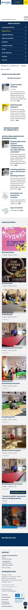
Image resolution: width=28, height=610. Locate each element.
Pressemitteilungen (13, 78)
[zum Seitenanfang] (25, 607)
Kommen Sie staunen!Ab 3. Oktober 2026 (11, 129)
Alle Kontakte (7, 567)
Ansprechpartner (7, 589)
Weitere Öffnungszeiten (9, 591)
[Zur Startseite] (6, 3)
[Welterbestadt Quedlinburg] (14, 560)
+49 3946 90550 (6, 561)
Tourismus (17, 2)
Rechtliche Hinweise (7, 606)
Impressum (5, 594)
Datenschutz (5, 599)
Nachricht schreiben (7, 565)
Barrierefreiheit (6, 597)
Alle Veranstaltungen (18, 492)
